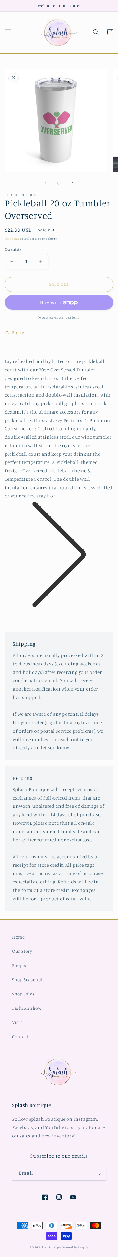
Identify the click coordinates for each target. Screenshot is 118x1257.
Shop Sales (23, 993)
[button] (8, 32)
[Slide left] (45, 183)
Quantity (13, 249)
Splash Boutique (50, 1247)
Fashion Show (27, 1008)
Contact (20, 1036)
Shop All (20, 965)
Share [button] (18, 332)
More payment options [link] (59, 317)
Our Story (22, 951)
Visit (17, 1022)
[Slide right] (72, 183)
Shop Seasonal (27, 979)
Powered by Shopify (75, 1247)
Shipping (12, 238)
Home (18, 936)
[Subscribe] (99, 1173)
